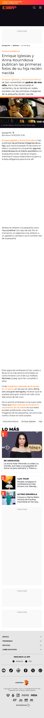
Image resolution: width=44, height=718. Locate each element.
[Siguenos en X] (33, 671)
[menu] (40, 7)
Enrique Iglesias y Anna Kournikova (21, 79)
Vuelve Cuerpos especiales (12, 2)
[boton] (32, 637)
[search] (34, 7)
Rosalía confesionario (10, 3)
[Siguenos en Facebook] (26, 671)
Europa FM (6, 45)
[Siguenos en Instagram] (18, 671)
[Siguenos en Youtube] (4, 671)
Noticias (16, 45)
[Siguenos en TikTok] (11, 671)
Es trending (26, 45)
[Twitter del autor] (13, 133)
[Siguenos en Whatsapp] (40, 671)
